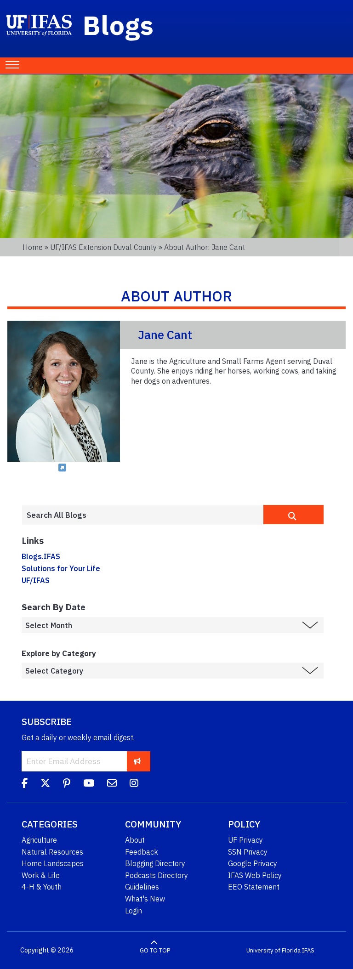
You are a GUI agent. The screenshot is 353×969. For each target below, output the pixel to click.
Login (133, 910)
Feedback (141, 851)
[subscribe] (137, 761)
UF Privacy (245, 839)
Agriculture (39, 839)
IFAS (308, 950)
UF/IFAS (36, 580)
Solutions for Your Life (61, 568)
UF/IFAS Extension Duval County (103, 247)
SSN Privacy (248, 851)
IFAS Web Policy (255, 875)
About (135, 839)
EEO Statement (253, 886)
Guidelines (142, 886)
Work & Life (41, 875)
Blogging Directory (155, 863)
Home (33, 247)
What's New (145, 898)
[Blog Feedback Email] (112, 784)
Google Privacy (252, 863)
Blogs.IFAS (41, 556)
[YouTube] (88, 784)
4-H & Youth (42, 886)
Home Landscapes (53, 863)
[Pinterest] (66, 784)
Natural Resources (52, 851)
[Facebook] (25, 784)
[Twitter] (45, 784)
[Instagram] (134, 784)
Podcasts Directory (156, 875)
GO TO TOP (155, 950)
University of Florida (273, 950)
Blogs (118, 24)
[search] (293, 514)
